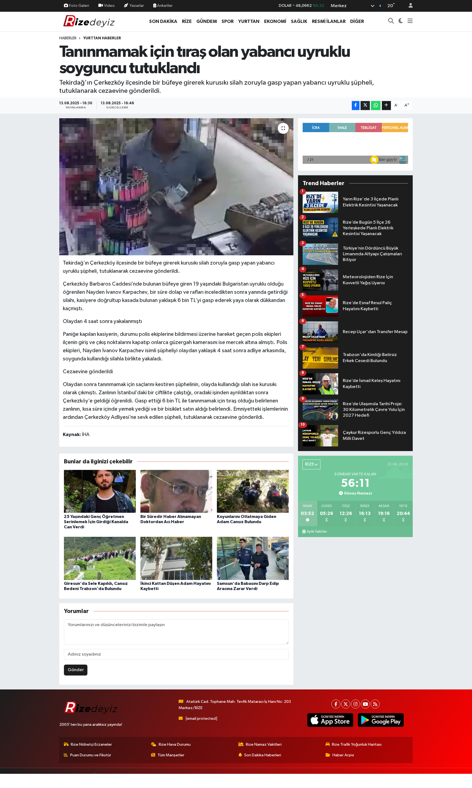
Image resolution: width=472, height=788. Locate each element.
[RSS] (375, 704)
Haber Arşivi (343, 755)
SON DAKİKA (163, 21)
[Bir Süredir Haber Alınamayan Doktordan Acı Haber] (176, 491)
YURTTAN (248, 21)
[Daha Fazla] (386, 105)
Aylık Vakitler (317, 532)
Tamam (408, 780)
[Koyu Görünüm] (400, 21)
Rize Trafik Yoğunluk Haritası (357, 744)
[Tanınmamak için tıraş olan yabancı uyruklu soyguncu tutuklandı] (176, 186)
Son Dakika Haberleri (262, 755)
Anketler (164, 6)
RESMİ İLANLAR (329, 21)
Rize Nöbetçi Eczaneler (91, 744)
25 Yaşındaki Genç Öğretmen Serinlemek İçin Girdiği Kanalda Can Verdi (96, 521)
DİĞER (357, 21)
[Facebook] (335, 704)
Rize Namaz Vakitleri (264, 744)
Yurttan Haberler (102, 38)
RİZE (187, 21)
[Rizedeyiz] (89, 21)
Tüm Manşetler (171, 755)
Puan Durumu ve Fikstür (90, 755)
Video (109, 6)
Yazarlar (136, 6)
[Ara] (391, 21)
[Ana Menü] (410, 21)
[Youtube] (365, 704)
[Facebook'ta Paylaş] (355, 105)
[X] (345, 704)
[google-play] (380, 720)
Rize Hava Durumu (175, 744)
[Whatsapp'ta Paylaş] (375, 105)
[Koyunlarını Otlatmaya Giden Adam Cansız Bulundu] (253, 491)
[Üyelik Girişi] (408, 6)
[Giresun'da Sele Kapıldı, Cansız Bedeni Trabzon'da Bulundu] (100, 558)
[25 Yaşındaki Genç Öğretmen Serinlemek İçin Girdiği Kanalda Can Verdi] (100, 491)
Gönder (76, 670)
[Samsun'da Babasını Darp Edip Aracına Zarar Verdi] (253, 558)
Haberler (67, 38)
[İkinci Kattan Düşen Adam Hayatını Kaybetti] (176, 558)
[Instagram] (355, 704)
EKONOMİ (275, 21)
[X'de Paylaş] (365, 105)
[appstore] (330, 720)
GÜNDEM (206, 21)
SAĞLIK (299, 21)
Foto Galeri (79, 6)
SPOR (228, 21)
